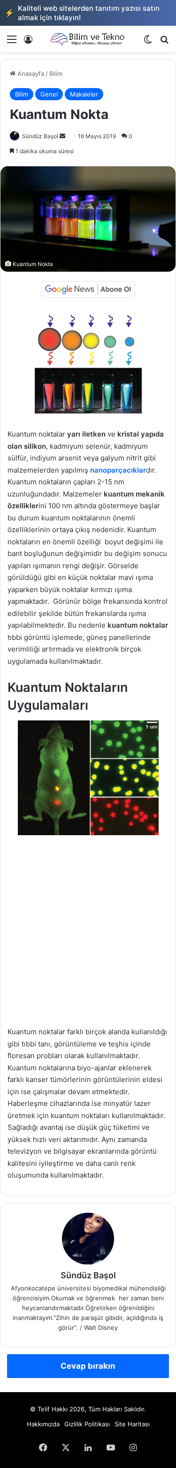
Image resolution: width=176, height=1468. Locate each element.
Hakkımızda (43, 1424)
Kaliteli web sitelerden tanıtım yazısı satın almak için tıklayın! (82, 13)
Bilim (55, 73)
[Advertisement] (88, 935)
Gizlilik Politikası (87, 1424)
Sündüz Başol (40, 136)
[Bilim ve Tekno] (88, 38)
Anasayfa (29, 73)
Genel (49, 94)
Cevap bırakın (88, 1366)
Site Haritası (132, 1424)
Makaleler (84, 94)
